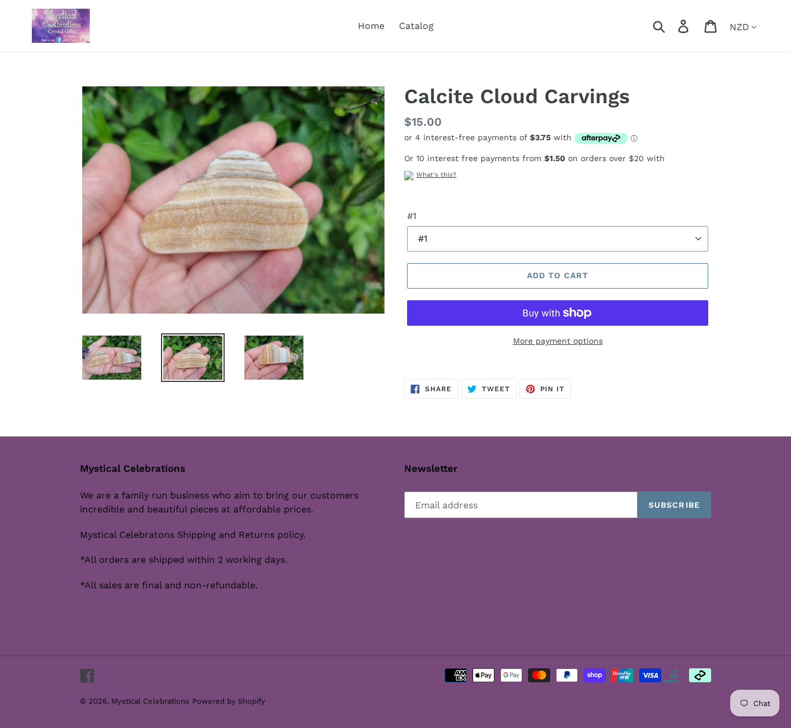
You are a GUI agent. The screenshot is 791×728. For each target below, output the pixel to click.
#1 (411, 215)
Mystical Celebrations (150, 701)
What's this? (436, 175)
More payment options (558, 340)
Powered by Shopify (228, 701)
